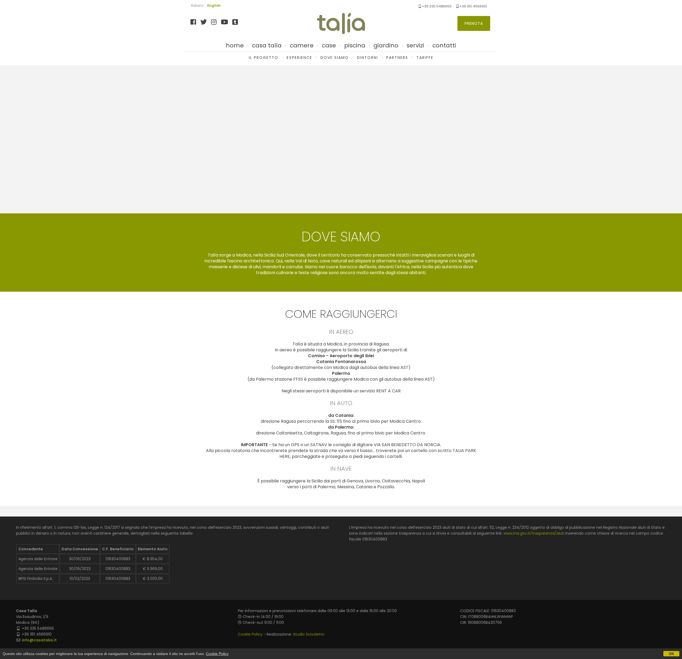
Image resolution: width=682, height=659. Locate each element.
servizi (415, 45)
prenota (474, 23)
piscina (354, 45)
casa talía (267, 45)
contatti (444, 45)
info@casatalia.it (39, 640)
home (235, 45)
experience (299, 57)
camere (302, 45)
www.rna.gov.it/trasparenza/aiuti (534, 533)
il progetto (263, 57)
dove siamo (334, 57)
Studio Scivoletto (308, 634)
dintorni (367, 57)
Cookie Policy (250, 634)
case (329, 45)
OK (671, 654)
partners (397, 57)
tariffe (424, 57)
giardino (386, 45)
